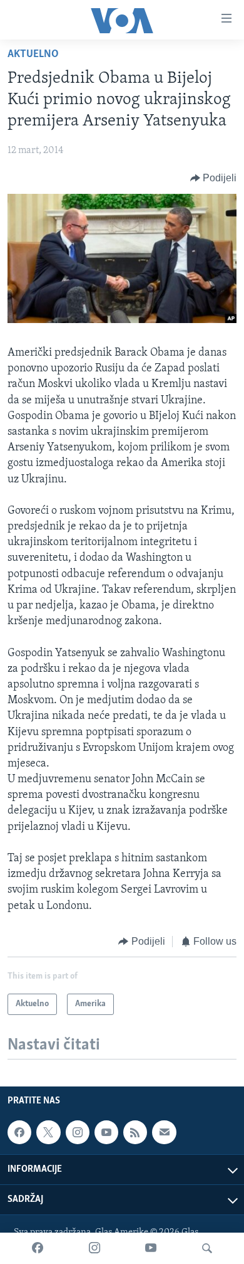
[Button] (213, 178)
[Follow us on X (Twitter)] (48, 1132)
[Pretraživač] (207, 1248)
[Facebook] (37, 1248)
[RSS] (135, 1132)
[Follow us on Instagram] (77, 1132)
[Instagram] (94, 1248)
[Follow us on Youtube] (106, 1132)
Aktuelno (33, 54)
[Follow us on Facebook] (19, 1132)
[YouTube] (150, 1248)
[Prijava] (164, 1132)
